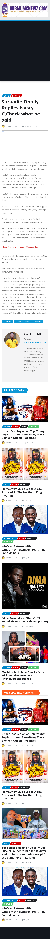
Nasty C (8, 321)
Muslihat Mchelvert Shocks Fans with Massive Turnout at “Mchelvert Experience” (23, 675)
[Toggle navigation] (25, 25)
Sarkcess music (23, 321)
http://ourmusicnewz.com (35, 342)
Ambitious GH (11, 126)
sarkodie (38, 321)
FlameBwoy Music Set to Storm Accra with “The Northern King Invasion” (22, 492)
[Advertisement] (25, 53)
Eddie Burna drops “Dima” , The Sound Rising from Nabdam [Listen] (25, 619)
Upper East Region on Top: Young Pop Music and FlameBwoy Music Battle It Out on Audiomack (23, 434)
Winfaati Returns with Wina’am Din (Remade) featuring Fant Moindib (23, 549)
